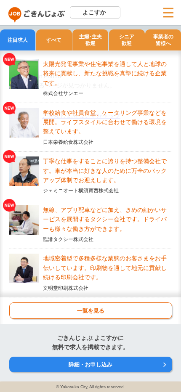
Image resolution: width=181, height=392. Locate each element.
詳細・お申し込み (90, 364)
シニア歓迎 (126, 40)
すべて (53, 40)
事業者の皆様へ (163, 40)
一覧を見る (90, 310)
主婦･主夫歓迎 (90, 40)
